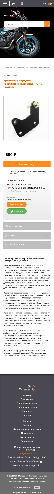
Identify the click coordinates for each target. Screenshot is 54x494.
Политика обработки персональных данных (27, 479)
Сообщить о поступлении (24, 191)
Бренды (27, 425)
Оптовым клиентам (27, 403)
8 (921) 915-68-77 (27, 450)
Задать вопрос (16, 204)
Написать (18, 211)
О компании (27, 399)
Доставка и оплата (27, 407)
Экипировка (27, 441)
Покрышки (27, 433)
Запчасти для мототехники (27, 429)
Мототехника (27, 437)
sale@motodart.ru (27, 453)
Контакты (27, 411)
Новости (27, 415)
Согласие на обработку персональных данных (27, 481)
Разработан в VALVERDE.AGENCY (27, 493)
